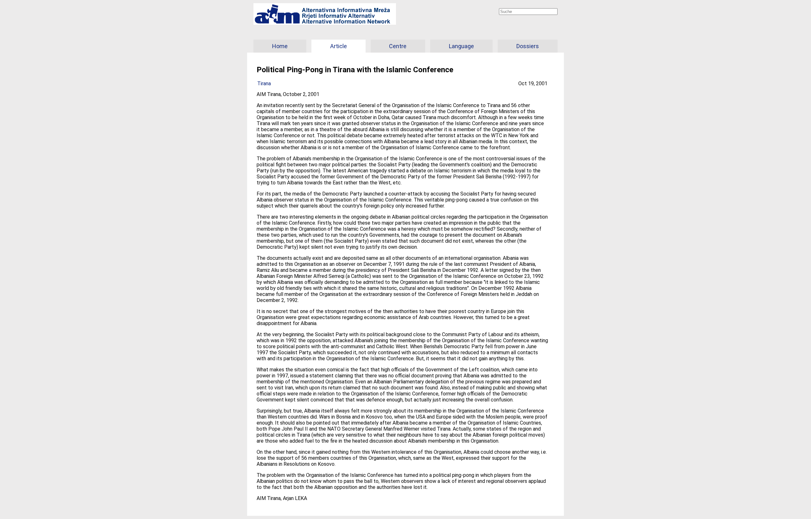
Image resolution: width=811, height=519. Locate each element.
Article (338, 46)
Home (280, 46)
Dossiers (527, 46)
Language (461, 46)
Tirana (264, 83)
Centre (397, 46)
